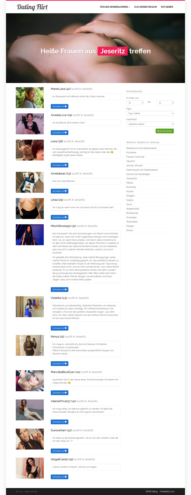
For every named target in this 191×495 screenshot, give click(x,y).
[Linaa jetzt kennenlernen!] (30, 208)
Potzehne (131, 152)
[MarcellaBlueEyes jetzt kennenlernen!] (30, 380)
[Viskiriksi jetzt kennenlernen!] (30, 306)
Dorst (129, 204)
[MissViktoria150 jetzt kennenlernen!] (30, 234)
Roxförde (131, 187)
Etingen (130, 226)
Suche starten (165, 131)
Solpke (129, 200)
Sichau (129, 230)
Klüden (130, 191)
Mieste (129, 182)
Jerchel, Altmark (134, 165)
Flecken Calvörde (135, 157)
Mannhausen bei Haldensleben (142, 169)
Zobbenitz (131, 178)
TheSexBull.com (167, 491)
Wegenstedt (132, 208)
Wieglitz (130, 195)
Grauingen (131, 217)
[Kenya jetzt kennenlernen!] (30, 345)
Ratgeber (167, 7)
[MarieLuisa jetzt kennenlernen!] (30, 97)
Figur (128, 108)
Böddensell (132, 213)
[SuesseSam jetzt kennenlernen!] (30, 439)
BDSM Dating (152, 491)
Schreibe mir (59, 106)
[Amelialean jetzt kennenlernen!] (30, 182)
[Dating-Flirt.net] (32, 7)
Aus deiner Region (145, 7)
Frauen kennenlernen (114, 7)
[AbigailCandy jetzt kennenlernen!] (30, 468)
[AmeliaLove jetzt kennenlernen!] (30, 123)
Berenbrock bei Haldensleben (141, 148)
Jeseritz (87, 89)
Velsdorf (130, 161)
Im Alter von (132, 98)
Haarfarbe (131, 119)
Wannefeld (132, 221)
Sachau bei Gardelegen (138, 174)
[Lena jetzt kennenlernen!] (30, 150)
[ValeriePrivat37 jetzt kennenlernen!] (30, 409)
